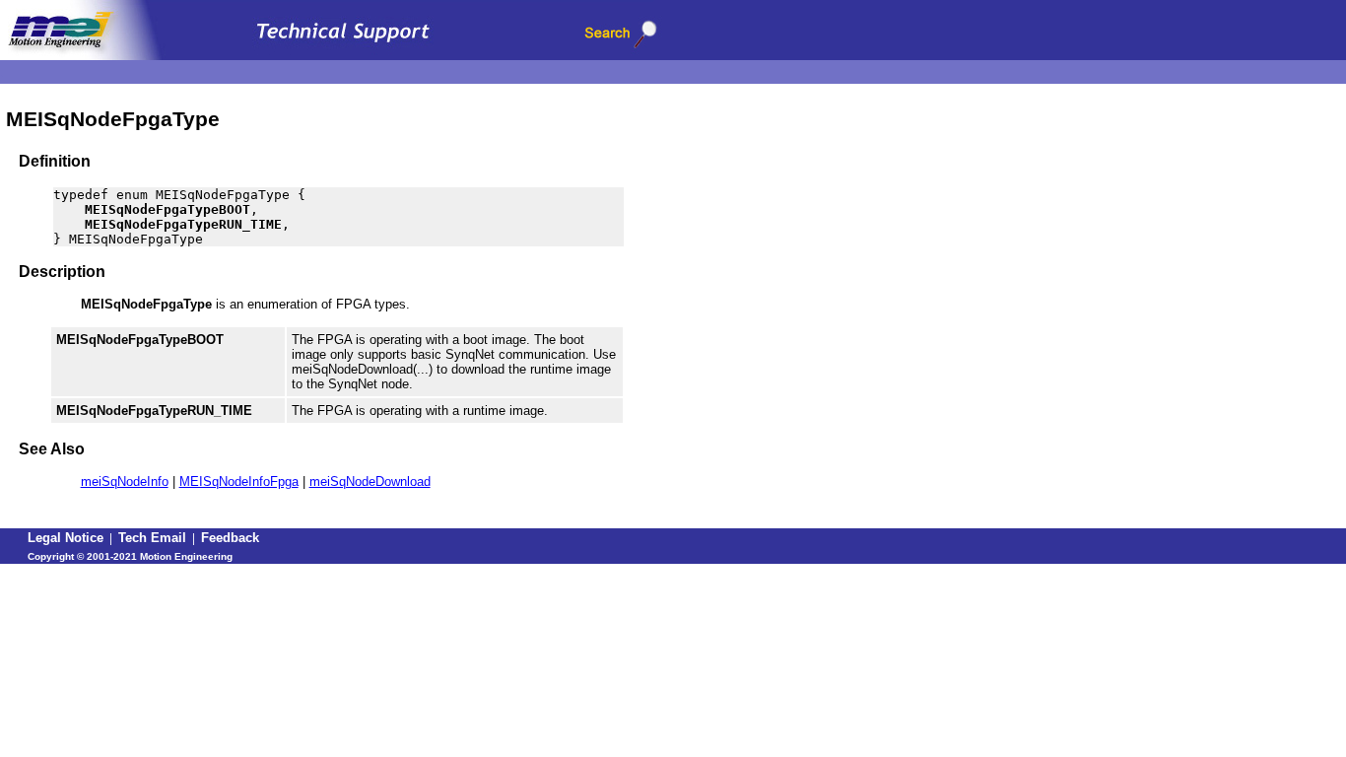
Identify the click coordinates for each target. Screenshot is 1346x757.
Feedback (230, 537)
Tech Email (152, 537)
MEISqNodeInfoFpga (239, 481)
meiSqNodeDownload (370, 481)
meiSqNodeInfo (124, 481)
